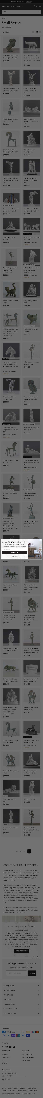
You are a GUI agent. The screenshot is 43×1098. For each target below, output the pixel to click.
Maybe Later (15, 556)
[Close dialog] (41, 540)
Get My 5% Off (14, 552)
